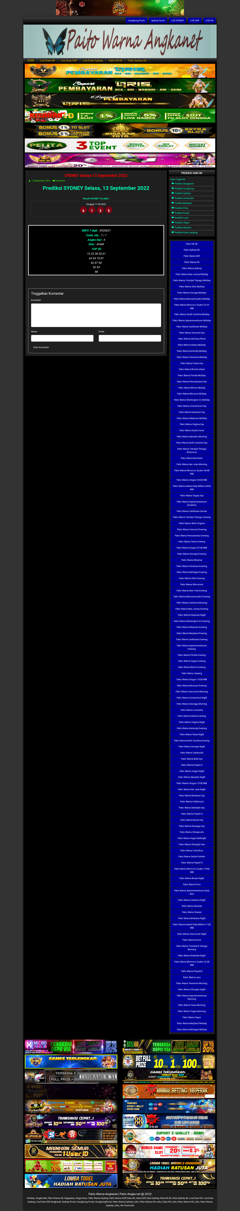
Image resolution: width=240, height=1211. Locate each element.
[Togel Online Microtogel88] (71, 1047)
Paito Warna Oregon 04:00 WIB (192, 480)
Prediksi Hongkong (184, 188)
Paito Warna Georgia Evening (191, 554)
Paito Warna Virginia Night (192, 722)
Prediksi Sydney (182, 193)
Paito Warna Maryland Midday (192, 1023)
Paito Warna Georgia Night (192, 746)
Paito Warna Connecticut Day (191, 406)
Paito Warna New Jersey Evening (192, 609)
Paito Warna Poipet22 (192, 971)
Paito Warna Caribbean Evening (191, 639)
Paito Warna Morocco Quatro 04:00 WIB (191, 472)
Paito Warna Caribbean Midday (191, 326)
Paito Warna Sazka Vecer (191, 430)
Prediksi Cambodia (184, 198)
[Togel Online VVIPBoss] (120, 71)
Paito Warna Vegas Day (191, 495)
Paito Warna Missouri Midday (191, 393)
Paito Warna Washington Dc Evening (192, 621)
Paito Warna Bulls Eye (192, 759)
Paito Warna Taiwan (192, 912)
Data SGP (140, 1198)
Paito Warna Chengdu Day (192, 844)
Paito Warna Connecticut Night (192, 697)
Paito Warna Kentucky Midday (192, 351)
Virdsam (31, 1198)
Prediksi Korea (181, 213)
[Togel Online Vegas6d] (71, 1091)
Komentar (60, 180)
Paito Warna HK (192, 262)
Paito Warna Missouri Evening (192, 685)
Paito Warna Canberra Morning (192, 602)
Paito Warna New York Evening (192, 590)
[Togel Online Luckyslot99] (169, 1061)
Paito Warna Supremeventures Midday (192, 320)
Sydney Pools (158, 20)
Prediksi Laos (181, 217)
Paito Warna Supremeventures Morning (192, 997)
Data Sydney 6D (180, 1198)
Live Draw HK (47, 60)
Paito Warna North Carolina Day (191, 442)
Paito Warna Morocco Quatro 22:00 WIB (191, 963)
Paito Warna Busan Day (191, 820)
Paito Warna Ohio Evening (192, 578)
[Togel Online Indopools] (169, 1151)
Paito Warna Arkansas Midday (192, 418)
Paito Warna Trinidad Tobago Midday (191, 280)
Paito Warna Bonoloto (192, 458)
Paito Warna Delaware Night (192, 615)
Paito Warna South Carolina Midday (191, 314)
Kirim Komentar (41, 347)
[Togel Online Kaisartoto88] (71, 1166)
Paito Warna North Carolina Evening (191, 740)
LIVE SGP (194, 20)
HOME (30, 60)
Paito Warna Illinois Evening (192, 667)
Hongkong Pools (136, 20)
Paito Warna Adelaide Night (192, 955)
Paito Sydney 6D (137, 60)
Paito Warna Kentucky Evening (192, 728)
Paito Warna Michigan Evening (192, 572)
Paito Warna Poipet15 (192, 813)
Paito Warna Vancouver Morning (192, 691)
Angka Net (41, 1198)
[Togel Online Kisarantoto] (120, 130)
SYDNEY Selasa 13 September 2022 (96, 175)
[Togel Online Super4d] (120, 101)
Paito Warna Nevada (192, 906)
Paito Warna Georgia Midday (191, 292)
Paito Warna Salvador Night (191, 777)
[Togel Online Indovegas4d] (169, 1181)
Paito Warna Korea (192, 940)
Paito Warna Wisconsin (191, 584)
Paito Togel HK (177, 179)
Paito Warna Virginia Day (192, 424)
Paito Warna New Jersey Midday (192, 274)
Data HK (131, 1198)
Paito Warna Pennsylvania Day (192, 381)
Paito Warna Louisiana (192, 710)
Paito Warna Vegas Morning (192, 1011)
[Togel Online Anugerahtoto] (169, 1106)
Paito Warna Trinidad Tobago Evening (192, 517)
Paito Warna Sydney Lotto (126, 1201)
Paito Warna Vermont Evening (192, 529)
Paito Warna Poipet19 (192, 862)
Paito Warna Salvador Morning (192, 436)
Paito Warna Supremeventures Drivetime (192, 503)
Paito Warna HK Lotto (150, 1201)
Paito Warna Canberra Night (192, 900)
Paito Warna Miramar (191, 560)
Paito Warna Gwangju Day (192, 826)
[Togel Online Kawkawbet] (71, 1076)
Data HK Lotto (170, 1201)
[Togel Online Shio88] (169, 1166)
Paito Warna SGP (192, 256)
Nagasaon (69, 1198)
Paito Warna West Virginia (192, 523)
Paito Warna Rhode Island (192, 369)
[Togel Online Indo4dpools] (71, 1181)
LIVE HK (209, 20)
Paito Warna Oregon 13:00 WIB (192, 783)
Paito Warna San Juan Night (192, 789)
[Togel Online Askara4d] (71, 1106)
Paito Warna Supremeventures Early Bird (191, 892)
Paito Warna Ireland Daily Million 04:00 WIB (192, 488)
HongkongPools (103, 1201)
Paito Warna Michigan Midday (192, 1029)
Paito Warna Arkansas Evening (192, 627)
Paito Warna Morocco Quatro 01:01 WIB (191, 306)
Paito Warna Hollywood (192, 801)
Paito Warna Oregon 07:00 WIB (192, 547)
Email (101, 331)
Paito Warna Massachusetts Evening (192, 596)
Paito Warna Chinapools (192, 832)
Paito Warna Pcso (192, 884)
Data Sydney (152, 1198)
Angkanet (56, 1201)
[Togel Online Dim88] (120, 86)
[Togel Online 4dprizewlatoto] (71, 1151)
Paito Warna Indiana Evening (192, 716)
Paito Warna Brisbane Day (192, 795)
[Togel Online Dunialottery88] (169, 1091)
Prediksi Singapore (184, 183)
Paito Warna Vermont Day (192, 332)
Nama (34, 331)
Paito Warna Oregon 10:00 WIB (192, 679)
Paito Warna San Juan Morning (192, 464)
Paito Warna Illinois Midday (191, 387)
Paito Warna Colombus (191, 850)
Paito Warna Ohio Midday (192, 286)
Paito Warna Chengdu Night (192, 989)
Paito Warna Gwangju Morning (192, 704)
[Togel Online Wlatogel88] (71, 1136)
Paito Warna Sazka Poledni (192, 856)
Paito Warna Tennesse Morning (191, 983)
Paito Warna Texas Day (192, 363)
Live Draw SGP (69, 60)
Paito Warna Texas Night (192, 734)
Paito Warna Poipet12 (192, 765)
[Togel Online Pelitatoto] (120, 145)
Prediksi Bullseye (183, 203)
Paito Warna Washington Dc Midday (192, 400)
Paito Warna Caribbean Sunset (192, 511)
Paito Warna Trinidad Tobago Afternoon (191, 450)
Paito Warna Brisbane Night (192, 918)
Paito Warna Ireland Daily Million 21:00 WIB (192, 926)
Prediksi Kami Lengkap (186, 232)
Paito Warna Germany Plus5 (192, 338)
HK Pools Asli (127, 1205)
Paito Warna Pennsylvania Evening (192, 535)
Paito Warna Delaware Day (192, 412)
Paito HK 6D (115, 60)
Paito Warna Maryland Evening (192, 633)
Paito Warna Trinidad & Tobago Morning (191, 948)
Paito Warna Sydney (192, 268)
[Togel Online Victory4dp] (71, 1061)
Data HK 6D (165, 1198)
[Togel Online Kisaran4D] (120, 116)
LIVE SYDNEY (177, 20)
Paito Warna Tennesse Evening (192, 566)
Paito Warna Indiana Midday (192, 345)
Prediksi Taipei (181, 222)
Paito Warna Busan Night (191, 878)
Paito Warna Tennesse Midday (192, 357)
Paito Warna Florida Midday (192, 375)
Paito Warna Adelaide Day (192, 807)
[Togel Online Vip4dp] (169, 1076)
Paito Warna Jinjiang (192, 673)
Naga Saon (81, 1198)
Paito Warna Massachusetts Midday (192, 299)
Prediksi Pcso (181, 208)
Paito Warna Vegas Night (191, 771)
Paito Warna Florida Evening (192, 655)
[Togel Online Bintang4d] (71, 1121)
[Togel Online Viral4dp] (120, 160)
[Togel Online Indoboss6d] (169, 1047)
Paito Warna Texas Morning (191, 1005)
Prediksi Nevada (182, 227)
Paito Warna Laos (192, 977)
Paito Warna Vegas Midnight (192, 838)
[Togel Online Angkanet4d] (169, 1136)
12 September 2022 (40, 180)
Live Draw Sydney (93, 60)
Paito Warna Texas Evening (192, 541)
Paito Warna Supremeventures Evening (192, 647)
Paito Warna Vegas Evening (192, 661)
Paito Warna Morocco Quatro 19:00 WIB (191, 870)
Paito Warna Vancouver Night (191, 934)
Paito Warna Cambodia (191, 752)
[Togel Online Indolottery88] (169, 1121)
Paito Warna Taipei (192, 1017)
